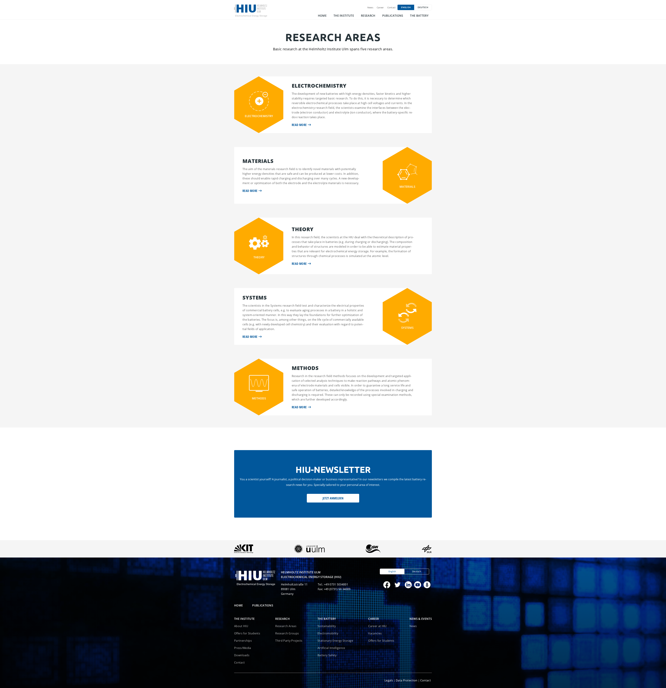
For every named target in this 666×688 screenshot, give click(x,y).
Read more (299, 124)
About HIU (241, 626)
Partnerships (243, 641)
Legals (389, 680)
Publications (392, 16)
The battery (419, 16)
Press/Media (242, 648)
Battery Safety (327, 655)
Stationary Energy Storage (335, 641)
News (370, 7)
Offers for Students (247, 633)
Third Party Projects (288, 641)
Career (380, 7)
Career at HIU (377, 626)
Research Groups (287, 633)
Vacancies (375, 633)
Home (322, 16)
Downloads (241, 655)
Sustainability (327, 626)
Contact (391, 7)
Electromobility (328, 633)
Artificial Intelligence (331, 648)
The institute (344, 16)
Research (368, 16)
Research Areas (285, 626)
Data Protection (406, 680)
